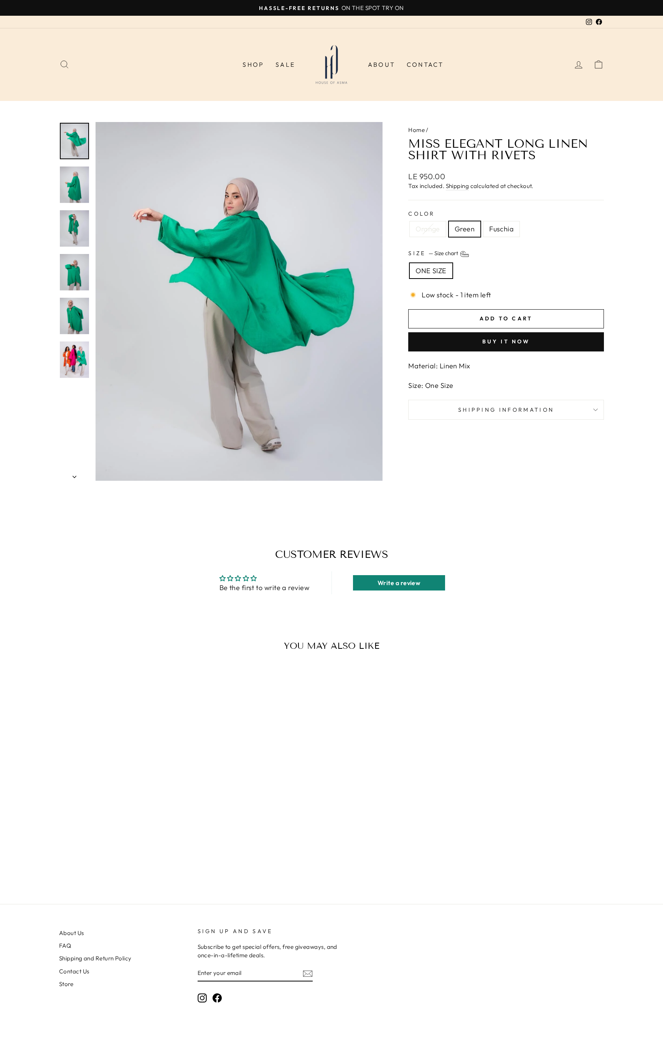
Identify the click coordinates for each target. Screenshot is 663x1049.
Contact (425, 64)
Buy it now (506, 341)
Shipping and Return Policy (95, 958)
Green (465, 228)
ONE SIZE (431, 270)
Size (433, 253)
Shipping (457, 186)
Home (416, 130)
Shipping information (506, 409)
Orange (428, 228)
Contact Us (74, 971)
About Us (71, 933)
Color (421, 213)
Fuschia (501, 228)
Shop (253, 64)
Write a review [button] (399, 583)
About (381, 64)
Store (66, 984)
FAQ (65, 945)
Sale (285, 64)
